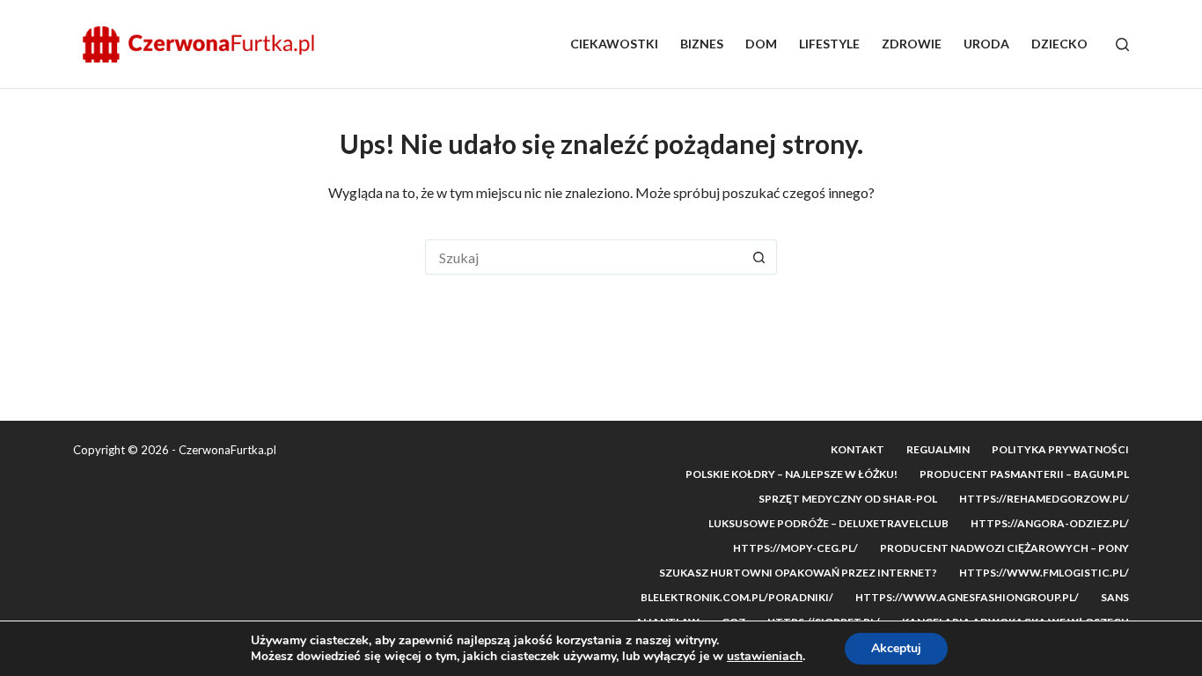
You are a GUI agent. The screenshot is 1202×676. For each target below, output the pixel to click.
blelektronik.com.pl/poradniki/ (737, 597)
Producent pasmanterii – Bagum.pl (1024, 474)
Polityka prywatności (1060, 449)
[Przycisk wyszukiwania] (759, 257)
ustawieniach (765, 657)
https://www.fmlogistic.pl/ (1044, 572)
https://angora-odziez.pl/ (1050, 523)
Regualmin (938, 449)
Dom (761, 43)
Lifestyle (829, 43)
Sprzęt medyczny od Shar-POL (848, 498)
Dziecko (1059, 43)
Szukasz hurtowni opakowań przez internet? (798, 572)
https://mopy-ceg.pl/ (795, 548)
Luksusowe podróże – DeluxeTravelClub (828, 523)
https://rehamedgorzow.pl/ (1044, 498)
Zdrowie (912, 43)
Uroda (986, 43)
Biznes (701, 43)
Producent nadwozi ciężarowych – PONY (1004, 548)
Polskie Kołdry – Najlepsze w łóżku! (791, 474)
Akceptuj (896, 648)
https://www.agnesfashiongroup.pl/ (967, 597)
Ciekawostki (614, 43)
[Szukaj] (1122, 44)
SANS (1115, 597)
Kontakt (857, 449)
